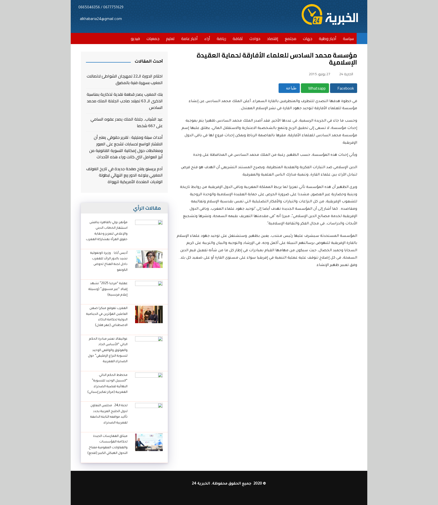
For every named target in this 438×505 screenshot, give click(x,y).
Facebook (345, 88)
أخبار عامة (189, 38)
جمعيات (153, 38)
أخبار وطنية (327, 38)
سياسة (348, 38)
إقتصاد (272, 38)
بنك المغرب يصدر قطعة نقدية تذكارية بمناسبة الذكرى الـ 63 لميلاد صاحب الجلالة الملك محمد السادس (125, 101)
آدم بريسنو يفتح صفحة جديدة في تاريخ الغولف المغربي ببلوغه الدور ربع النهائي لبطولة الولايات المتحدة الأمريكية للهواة (124, 175)
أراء (207, 38)
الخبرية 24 (346, 74)
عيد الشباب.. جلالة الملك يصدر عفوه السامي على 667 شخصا (126, 122)
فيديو (135, 38)
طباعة (291, 88)
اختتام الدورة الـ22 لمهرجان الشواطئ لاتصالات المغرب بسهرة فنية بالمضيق (125, 79)
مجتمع (290, 38)
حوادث (254, 38)
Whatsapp (316, 88)
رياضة (221, 38)
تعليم (170, 38)
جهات (307, 38)
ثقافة (238, 38)
